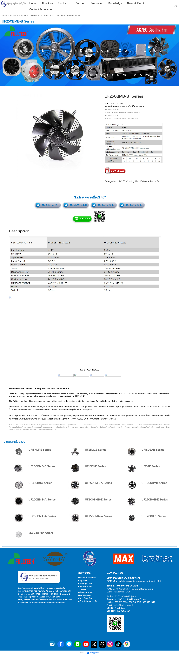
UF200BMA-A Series (42, 516)
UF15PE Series (151, 466)
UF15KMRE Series (40, 450)
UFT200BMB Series (154, 483)
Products (14, 15)
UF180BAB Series (153, 450)
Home (4, 15)
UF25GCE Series (95, 450)
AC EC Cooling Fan (30, 15)
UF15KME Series (95, 466)
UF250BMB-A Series (98, 483)
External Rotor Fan (50, 15)
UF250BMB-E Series (155, 499)
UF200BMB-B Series (42, 466)
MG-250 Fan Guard (41, 533)
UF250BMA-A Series (98, 516)
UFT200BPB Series (154, 516)
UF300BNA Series (40, 483)
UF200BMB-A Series (42, 499)
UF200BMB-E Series (98, 499)
